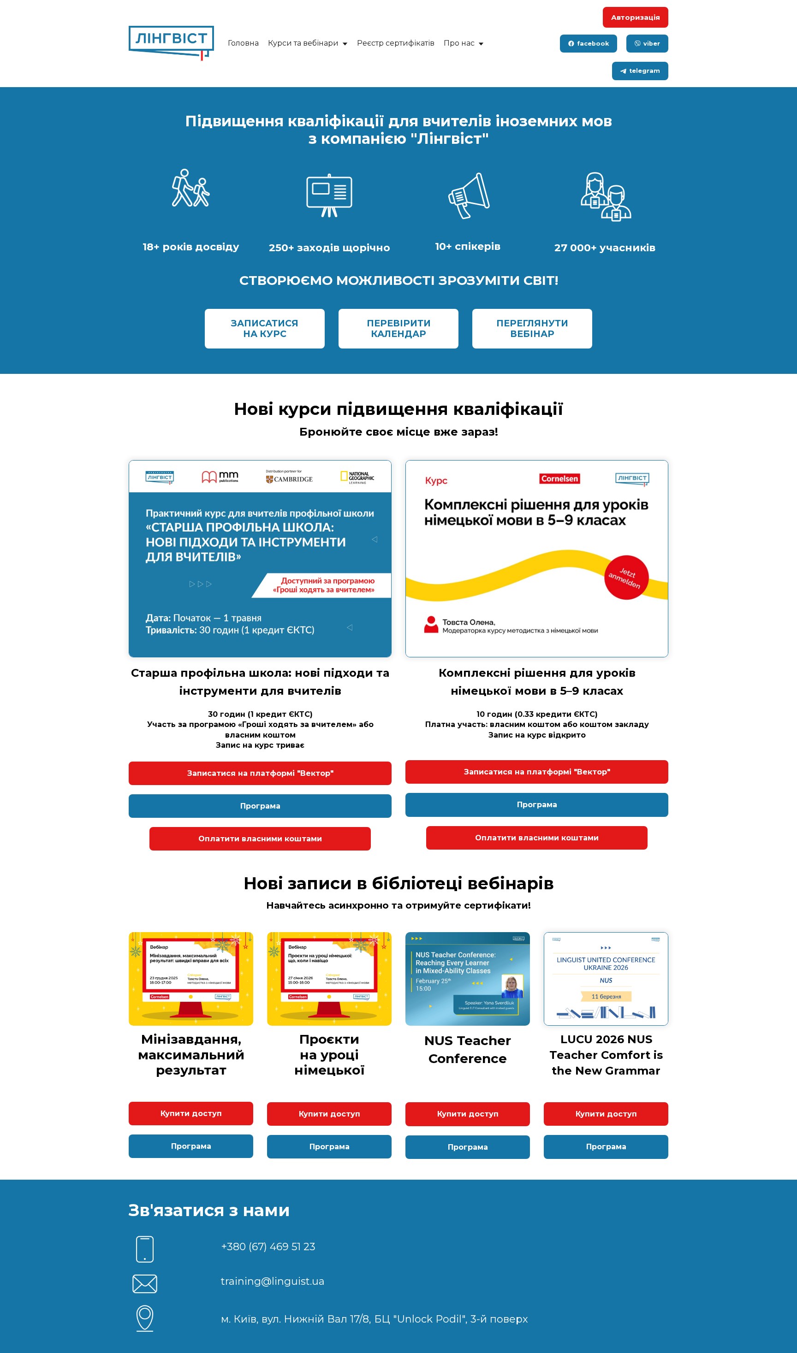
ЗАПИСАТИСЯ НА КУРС (264, 328)
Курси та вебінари (304, 43)
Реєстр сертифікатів (395, 43)
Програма (260, 806)
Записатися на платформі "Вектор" (260, 773)
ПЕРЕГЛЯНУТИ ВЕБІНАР (532, 328)
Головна (243, 43)
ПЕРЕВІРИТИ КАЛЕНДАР (399, 328)
